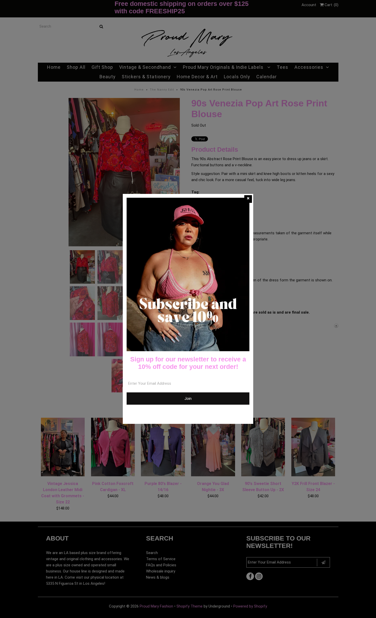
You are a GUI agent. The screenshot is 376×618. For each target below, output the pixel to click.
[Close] (248, 199)
